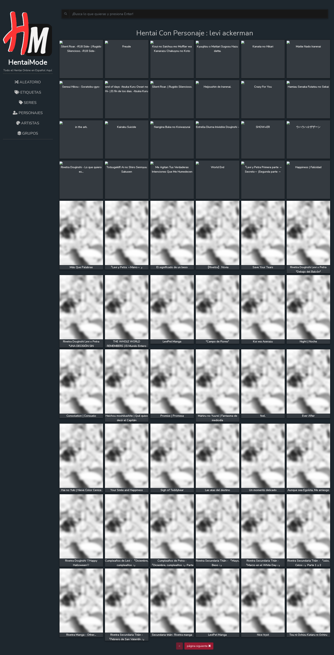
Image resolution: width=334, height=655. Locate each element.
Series (30, 102)
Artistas (29, 123)
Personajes (30, 112)
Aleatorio (30, 82)
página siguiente (197, 646)
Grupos (29, 133)
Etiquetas (30, 92)
